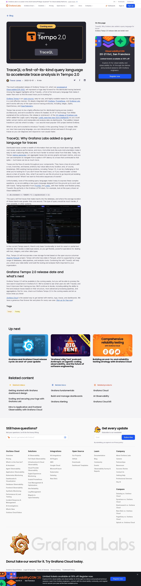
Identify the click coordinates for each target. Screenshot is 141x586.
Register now (115, 76)
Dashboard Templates (80, 465)
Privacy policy (118, 442)
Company (88, 6)
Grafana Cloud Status (14, 512)
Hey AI (118, 482)
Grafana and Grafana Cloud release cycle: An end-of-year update (28, 360)
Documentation (99, 455)
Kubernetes (54, 472)
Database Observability (14, 484)
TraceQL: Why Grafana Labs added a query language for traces (114, 27)
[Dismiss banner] (137, 574)
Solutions (41, 6)
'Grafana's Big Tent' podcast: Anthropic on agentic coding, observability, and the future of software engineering (67, 363)
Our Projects (76, 455)
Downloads (76, 462)
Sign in (121, 6)
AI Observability (33, 455)
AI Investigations (12, 506)
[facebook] (79, 80)
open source (29, 99)
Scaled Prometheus (35, 479)
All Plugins (54, 459)
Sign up (130, 6)
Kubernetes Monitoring (14, 475)
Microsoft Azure (56, 469)
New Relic (53, 478)
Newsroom (120, 465)
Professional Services (124, 478)
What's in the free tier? (14, 462)
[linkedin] (84, 80)
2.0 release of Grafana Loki (66, 115)
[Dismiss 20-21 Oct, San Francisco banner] (131, 39)
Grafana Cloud (28, 6)
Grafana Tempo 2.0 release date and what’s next (111, 31)
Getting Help (120, 475)
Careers (119, 459)
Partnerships (120, 462)
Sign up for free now (64, 300)
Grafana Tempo (13, 99)
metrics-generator (19, 155)
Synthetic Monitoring (13, 491)
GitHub (74, 459)
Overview (9, 455)
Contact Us (120, 472)
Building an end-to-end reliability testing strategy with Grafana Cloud (112, 360)
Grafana (51, 101)
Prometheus (60, 101)
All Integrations (55, 455)
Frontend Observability (14, 488)
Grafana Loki (75, 101)
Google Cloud (55, 465)
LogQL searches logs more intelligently (54, 118)
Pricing (51, 6)
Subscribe (128, 437)
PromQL (38, 186)
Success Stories (122, 469)
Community (98, 462)
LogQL (47, 186)
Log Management (34, 492)
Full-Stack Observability (36, 459)
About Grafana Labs (123, 455)
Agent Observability (13, 469)
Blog (11, 16)
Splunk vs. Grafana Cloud (125, 522)
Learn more (71, 2)
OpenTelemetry (27, 106)
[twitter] (74, 80)
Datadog (53, 475)
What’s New (10, 509)
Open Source (61, 6)
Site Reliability (33, 488)
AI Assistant (10, 465)
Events (96, 465)
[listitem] (10, 311)
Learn (72, 6)
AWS (51, 462)
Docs (80, 6)
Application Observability (15, 472)
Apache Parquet (13, 258)
